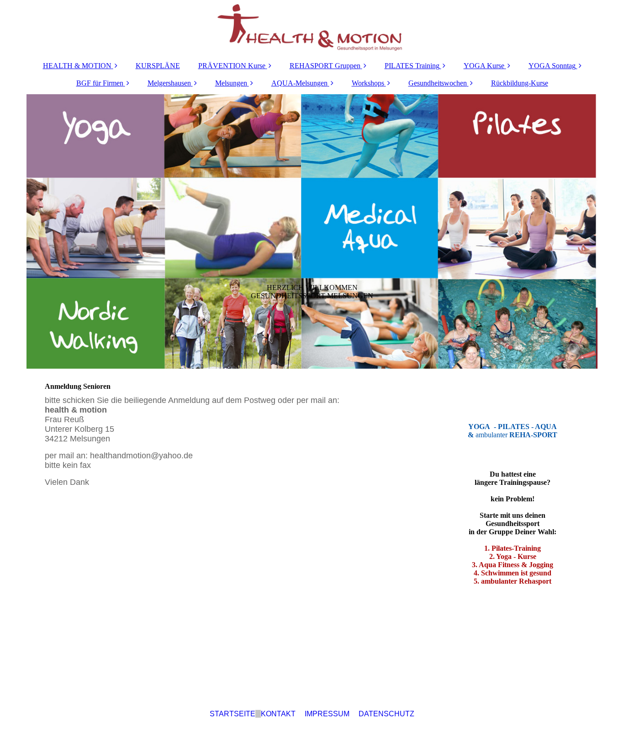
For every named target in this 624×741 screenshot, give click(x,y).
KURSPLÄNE (158, 66)
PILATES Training (412, 66)
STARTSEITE (232, 714)
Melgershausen (169, 83)
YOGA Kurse (484, 66)
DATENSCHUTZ (386, 714)
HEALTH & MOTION (77, 66)
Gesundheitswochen (437, 83)
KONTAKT (278, 714)
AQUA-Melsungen (299, 83)
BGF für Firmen (99, 83)
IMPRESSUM (327, 714)
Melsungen (231, 83)
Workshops (368, 83)
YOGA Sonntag (552, 66)
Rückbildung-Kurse (519, 83)
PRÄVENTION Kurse (231, 66)
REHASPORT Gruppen (325, 66)
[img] (312, 27)
